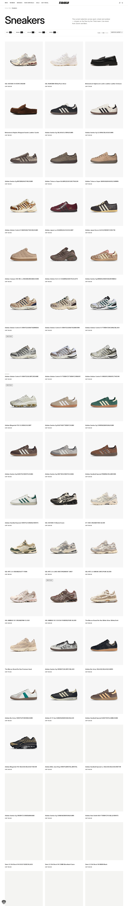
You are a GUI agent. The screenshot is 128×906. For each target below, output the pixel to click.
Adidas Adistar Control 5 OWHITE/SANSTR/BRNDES (22, 327)
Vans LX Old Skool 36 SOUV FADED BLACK (19, 864)
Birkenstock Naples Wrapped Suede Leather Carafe (22, 132)
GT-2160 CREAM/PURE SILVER (95, 523)
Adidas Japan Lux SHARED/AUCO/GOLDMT (59, 230)
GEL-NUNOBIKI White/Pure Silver (55, 84)
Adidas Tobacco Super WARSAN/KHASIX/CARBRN (101, 181)
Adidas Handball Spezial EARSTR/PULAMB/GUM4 (101, 718)
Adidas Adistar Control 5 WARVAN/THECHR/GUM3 (21, 230)
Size (8, 32)
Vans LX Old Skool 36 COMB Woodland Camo (60, 864)
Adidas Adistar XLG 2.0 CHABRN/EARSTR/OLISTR (61, 279)
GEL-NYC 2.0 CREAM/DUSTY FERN (16, 571)
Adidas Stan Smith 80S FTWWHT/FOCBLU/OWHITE (101, 815)
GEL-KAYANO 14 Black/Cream (54, 523)
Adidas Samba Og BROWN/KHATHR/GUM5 (19, 181)
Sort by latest (116, 32)
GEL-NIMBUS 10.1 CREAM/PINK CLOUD (17, 620)
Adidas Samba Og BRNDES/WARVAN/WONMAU (100, 279)
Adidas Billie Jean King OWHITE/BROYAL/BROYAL (61, 767)
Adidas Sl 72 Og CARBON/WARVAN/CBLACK (59, 718)
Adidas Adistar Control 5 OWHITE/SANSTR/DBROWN (62, 327)
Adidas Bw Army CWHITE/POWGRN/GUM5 (19, 718)
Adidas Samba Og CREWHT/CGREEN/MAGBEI (19, 815)
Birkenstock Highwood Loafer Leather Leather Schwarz (103, 84)
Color (30, 32)
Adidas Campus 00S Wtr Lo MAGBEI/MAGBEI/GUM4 (22, 279)
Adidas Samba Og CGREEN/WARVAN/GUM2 (99, 425)
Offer (52, 32)
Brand (19, 32)
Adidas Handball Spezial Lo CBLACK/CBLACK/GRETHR (103, 767)
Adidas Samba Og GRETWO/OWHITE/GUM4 (59, 474)
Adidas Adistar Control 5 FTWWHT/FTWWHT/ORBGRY (63, 376)
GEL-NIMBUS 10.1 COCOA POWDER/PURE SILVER (60, 620)
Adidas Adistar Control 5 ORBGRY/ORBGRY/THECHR (102, 376)
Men (10, 8)
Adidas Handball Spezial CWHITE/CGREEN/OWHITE (21, 523)
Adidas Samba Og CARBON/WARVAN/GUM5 (59, 815)
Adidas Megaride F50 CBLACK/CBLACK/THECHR (21, 767)
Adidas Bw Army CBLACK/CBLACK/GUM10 (99, 669)
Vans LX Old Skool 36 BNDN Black (96, 864)
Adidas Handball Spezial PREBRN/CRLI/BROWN (100, 474)
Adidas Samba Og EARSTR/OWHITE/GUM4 (19, 474)
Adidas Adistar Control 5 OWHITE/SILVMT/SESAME (21, 376)
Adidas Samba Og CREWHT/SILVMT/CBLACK (59, 669)
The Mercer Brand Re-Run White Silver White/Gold (101, 620)
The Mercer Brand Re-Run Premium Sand (18, 669)
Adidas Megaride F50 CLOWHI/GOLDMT (18, 425)
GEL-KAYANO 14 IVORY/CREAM (15, 84)
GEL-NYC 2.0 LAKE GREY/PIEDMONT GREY (59, 571)
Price (41, 32)
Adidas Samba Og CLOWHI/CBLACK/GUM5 (99, 132)
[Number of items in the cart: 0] (122, 3)
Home (6, 8)
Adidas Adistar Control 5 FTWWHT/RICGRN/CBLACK (102, 327)
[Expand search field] (120, 3)
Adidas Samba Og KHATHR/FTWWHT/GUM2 (59, 425)
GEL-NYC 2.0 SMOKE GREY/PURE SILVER (98, 571)
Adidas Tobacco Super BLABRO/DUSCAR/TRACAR (61, 181)
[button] (4, 902)
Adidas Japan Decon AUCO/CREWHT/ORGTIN (100, 230)
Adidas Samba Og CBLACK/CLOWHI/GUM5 (59, 132)
